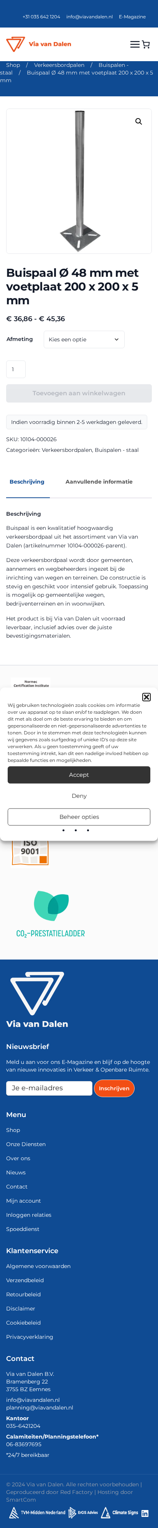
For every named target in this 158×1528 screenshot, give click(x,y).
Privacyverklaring (29, 1336)
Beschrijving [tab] (27, 481)
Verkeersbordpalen (59, 65)
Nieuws (16, 1172)
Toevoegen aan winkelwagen (79, 393)
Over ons (18, 1158)
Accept (79, 774)
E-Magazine (132, 16)
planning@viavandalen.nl (39, 1407)
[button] (146, 697)
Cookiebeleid (23, 1322)
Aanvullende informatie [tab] (99, 481)
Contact (17, 1186)
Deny (79, 795)
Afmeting (20, 339)
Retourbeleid (23, 1294)
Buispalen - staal (117, 450)
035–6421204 (23, 1425)
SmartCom (21, 1499)
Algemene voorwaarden (38, 1266)
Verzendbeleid (25, 1280)
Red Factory (76, 1492)
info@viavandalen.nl (89, 16)
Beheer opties (79, 816)
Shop (13, 65)
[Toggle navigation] (135, 44)
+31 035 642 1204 (41, 16)
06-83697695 (23, 1444)
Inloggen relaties (28, 1214)
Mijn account (23, 1200)
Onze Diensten (26, 1144)
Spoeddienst (23, 1229)
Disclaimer (20, 1308)
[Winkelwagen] (146, 44)
